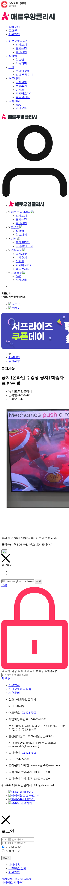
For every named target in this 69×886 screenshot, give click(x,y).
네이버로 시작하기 (13, 882)
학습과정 (21, 234)
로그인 (12, 30)
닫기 (10, 678)
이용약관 (14, 685)
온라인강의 (23, 242)
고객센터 (16, 272)
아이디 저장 (13, 846)
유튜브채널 (23, 268)
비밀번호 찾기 (17, 868)
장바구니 (14, 26)
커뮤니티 (16, 250)
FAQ (18, 276)
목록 (4, 585)
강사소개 (21, 215)
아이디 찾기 (15, 864)
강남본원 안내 (24, 246)
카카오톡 (21, 279)
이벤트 (20, 261)
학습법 (15, 227)
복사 (38, 581)
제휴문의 (14, 692)
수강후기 (21, 257)
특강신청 (21, 223)
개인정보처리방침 (19, 688)
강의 (14, 238)
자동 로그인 (13, 850)
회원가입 (14, 34)
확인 (4, 678)
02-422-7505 (29, 712)
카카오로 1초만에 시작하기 (18, 878)
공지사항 (21, 253)
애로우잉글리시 (21, 211)
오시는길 (21, 219)
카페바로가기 (24, 265)
